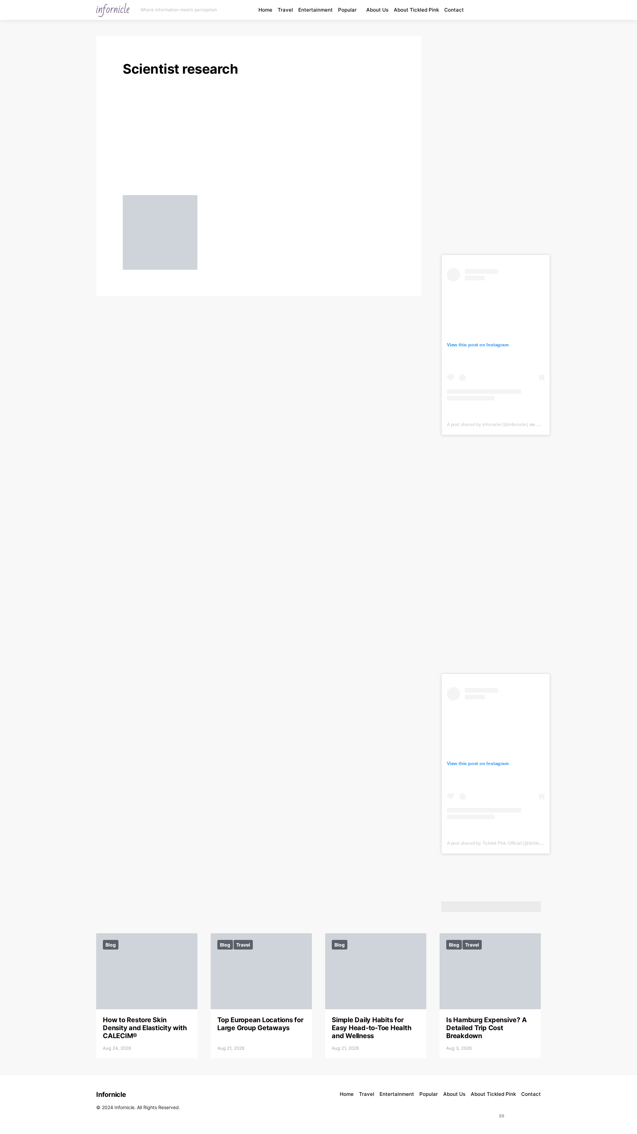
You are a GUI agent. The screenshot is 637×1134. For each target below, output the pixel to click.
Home (265, 10)
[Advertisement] (259, 138)
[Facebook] (523, 10)
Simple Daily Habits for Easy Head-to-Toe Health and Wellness (371, 1028)
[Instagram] (508, 10)
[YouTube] (515, 10)
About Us (377, 10)
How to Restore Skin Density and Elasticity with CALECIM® (144, 1028)
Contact (454, 10)
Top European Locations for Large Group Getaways (260, 1024)
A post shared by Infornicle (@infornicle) (487, 424)
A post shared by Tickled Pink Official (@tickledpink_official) (507, 843)
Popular (347, 10)
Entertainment (315, 10)
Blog (111, 945)
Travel (285, 10)
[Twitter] (533, 1112)
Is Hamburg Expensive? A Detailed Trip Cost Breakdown (486, 1028)
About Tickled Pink (416, 10)
